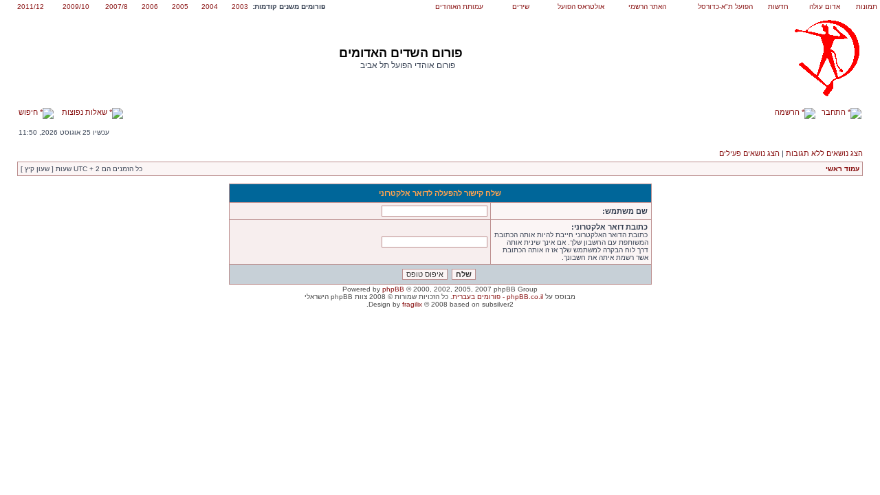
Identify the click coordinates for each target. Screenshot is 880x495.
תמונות (866, 6)
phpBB (393, 289)
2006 (150, 6)
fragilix (412, 304)
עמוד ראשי (842, 169)
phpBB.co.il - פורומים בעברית (497, 296)
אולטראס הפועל (581, 6)
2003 (240, 6)
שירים (520, 6)
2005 (180, 6)
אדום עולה (824, 6)
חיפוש (29, 112)
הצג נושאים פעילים (749, 153)
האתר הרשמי (647, 6)
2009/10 (76, 6)
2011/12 (30, 6)
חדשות (778, 6)
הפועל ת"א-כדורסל (725, 6)
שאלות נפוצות (85, 112)
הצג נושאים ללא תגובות (824, 153)
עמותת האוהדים (459, 6)
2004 (209, 6)
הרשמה (788, 112)
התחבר (835, 112)
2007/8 (116, 6)
